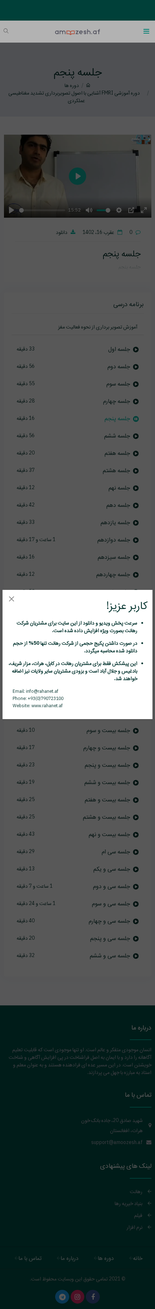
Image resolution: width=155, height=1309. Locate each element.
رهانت (130, 630)
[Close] (11, 599)
